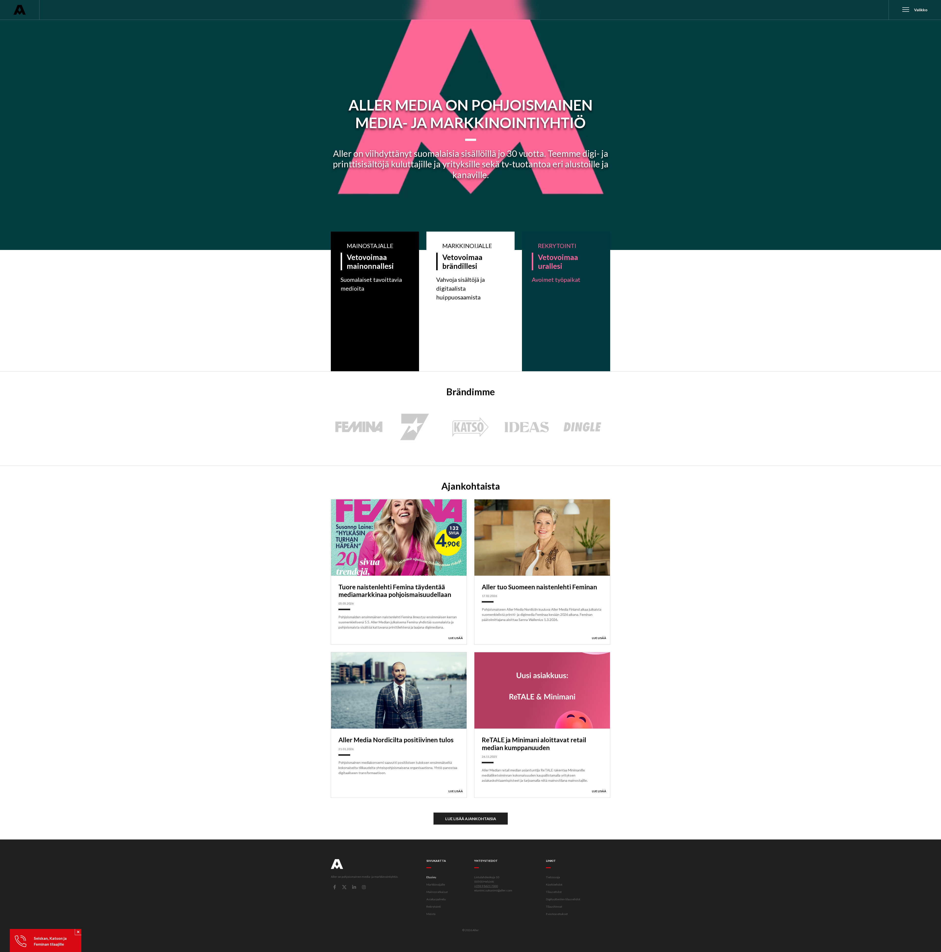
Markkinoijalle (435, 884)
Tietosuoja (553, 877)
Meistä (430, 914)
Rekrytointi (433, 906)
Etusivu (431, 877)
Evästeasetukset (557, 914)
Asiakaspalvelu (436, 899)
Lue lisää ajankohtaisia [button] (470, 818)
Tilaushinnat (554, 906)
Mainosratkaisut (437, 892)
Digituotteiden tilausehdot (563, 899)
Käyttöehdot (554, 884)
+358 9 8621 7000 (486, 886)
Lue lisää (455, 638)
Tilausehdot (554, 892)
